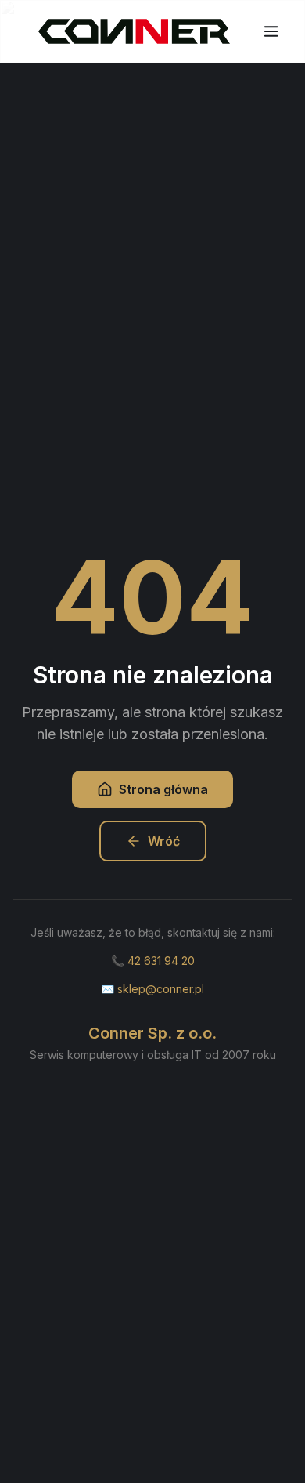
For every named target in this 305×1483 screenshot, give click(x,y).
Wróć (164, 841)
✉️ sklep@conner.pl (152, 988)
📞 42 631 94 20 (153, 960)
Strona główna (163, 789)
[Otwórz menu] (271, 31)
